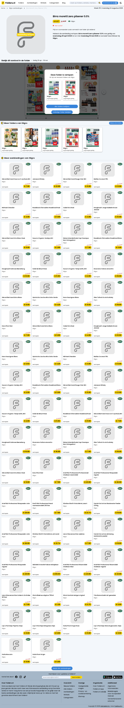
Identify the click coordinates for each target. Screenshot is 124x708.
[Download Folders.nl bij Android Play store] (107, 677)
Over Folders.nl (98, 686)
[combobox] (83, 3)
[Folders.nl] (8, 3)
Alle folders (68, 689)
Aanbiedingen (69, 692)
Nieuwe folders (69, 686)
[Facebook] (16, 677)
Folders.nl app (98, 689)
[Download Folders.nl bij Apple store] (117, 677)
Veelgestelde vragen (83, 687)
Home (3, 8)
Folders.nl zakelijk (99, 692)
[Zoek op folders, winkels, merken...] (99, 2)
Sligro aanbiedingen (15, 8)
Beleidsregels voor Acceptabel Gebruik (114, 693)
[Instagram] (20, 677)
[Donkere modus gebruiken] (120, 3)
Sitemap (81, 696)
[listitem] (21, 3)
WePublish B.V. (105, 706)
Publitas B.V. (118, 706)
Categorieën (68, 697)
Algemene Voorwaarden (113, 687)
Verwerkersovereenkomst (114, 700)
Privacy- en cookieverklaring (84, 692)
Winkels (66, 695)
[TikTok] (25, 677)
